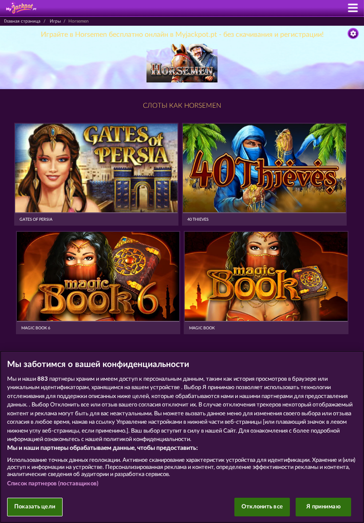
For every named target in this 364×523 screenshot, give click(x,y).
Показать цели (34, 507)
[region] (182, 437)
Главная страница (22, 21)
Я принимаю (323, 507)
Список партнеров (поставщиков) (53, 484)
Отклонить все (262, 507)
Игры (55, 21)
